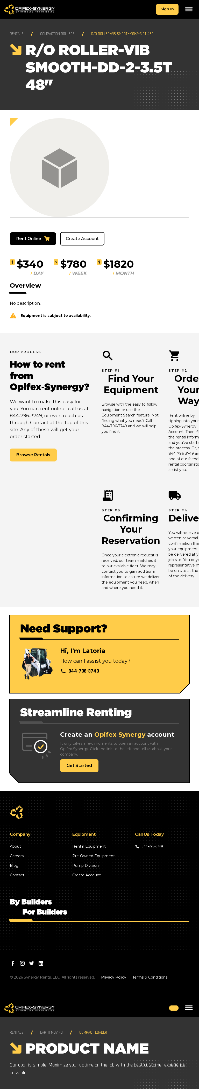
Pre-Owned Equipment (93, 856)
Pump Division (85, 865)
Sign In (167, 9)
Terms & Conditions (149, 977)
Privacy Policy (113, 977)
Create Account (82, 238)
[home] (29, 9)
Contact (17, 875)
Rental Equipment (89, 846)
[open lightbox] (99, 168)
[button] (189, 9)
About (15, 846)
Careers (17, 856)
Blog (14, 865)
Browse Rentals (33, 454)
